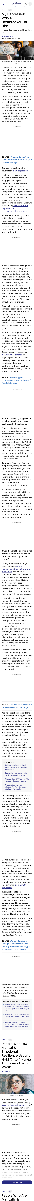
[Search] (25, 4)
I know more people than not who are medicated (16, 569)
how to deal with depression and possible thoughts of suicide (15, 208)
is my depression (20, 171)
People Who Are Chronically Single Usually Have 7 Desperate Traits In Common (18, 1017)
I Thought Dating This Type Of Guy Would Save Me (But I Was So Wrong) (17, 160)
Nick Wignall (6, 1071)
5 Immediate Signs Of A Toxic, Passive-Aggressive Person (16, 774)
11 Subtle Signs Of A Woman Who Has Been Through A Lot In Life (17, 780)
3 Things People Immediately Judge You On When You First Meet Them (16, 767)
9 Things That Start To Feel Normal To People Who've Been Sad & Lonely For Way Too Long (17, 1025)
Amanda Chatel (7, 36)
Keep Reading (17, 1182)
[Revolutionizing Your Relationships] (17, 3)
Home (4, 10)
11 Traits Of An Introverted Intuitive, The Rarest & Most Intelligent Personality (15, 787)
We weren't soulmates (12, 355)
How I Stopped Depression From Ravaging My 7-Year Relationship (17, 380)
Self (10, 10)
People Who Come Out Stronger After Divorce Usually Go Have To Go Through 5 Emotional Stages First (17, 1008)
